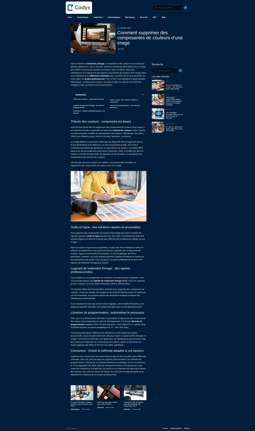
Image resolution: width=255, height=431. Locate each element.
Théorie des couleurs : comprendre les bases (88, 99)
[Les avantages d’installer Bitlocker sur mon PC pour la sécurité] (158, 113)
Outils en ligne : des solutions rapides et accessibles (124, 101)
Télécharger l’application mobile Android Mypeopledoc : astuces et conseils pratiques (174, 101)
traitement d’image (95, 63)
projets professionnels (95, 79)
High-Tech (121, 49)
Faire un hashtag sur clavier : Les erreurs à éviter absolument (174, 87)
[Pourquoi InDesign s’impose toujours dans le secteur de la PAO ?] (82, 392)
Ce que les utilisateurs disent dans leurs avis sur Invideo (174, 129)
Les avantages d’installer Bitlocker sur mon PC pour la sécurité (174, 115)
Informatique (75, 409)
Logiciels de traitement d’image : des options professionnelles (88, 106)
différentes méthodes (99, 76)
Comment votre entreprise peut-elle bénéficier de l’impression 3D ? (133, 404)
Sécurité (169, 109)
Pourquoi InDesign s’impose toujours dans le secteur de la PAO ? (82, 404)
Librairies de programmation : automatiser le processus (125, 106)
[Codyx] (79, 8)
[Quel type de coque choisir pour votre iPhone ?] (108, 392)
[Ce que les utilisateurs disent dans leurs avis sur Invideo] (158, 127)
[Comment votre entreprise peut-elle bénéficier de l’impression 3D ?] (135, 392)
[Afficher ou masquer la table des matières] (115, 95)
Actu (167, 82)
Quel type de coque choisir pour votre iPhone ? (107, 403)
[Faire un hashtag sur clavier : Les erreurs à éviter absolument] (158, 85)
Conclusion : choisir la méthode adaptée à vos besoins (89, 112)
